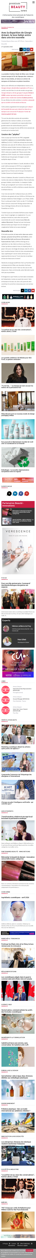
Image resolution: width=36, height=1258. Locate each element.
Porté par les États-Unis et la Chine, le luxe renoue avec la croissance (17, 945)
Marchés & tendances (10, 938)
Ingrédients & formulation (13, 1037)
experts (6, 620)
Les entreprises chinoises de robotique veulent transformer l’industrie (16, 1143)
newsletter (11, 1245)
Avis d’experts (7, 811)
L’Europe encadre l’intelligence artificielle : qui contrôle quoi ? (17, 803)
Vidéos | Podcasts (9, 720)
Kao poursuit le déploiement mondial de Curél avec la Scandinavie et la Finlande (17, 442)
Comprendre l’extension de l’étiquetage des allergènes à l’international (16, 775)
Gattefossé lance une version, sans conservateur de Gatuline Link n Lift (14, 1044)
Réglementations (8, 971)
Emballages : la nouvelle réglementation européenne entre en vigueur (15, 470)
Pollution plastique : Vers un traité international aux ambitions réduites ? (15, 1110)
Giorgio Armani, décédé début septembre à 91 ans (16, 88)
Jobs (3, 681)
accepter (30, 1250)
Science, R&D (6, 1004)
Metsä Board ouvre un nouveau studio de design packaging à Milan (18, 414)
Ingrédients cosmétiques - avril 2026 (15, 897)
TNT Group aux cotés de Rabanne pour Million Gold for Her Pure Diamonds (16, 1209)
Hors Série (5, 892)
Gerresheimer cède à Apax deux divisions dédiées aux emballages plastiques (17, 1077)
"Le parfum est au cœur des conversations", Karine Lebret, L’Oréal (16, 330)
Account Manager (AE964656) (21, 699)
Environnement (8, 1103)
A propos (5, 1243)
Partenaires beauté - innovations (13, 504)
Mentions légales (22, 1245)
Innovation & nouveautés (12, 1136)
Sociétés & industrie (7, 27)
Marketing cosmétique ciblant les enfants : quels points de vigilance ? (16, 747)
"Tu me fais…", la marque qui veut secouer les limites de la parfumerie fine (17, 386)
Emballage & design (9, 1070)
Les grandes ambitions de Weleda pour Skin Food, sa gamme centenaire (16, 358)
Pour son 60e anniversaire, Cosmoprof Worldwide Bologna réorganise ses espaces (15, 585)
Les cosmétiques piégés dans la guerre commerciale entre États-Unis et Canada (16, 978)
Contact (13, 1243)
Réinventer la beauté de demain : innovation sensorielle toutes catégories (18, 858)
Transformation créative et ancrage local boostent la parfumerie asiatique (16, 817)
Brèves (4, 1202)
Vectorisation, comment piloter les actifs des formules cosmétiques (16, 1011)
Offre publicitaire (25, 1243)
